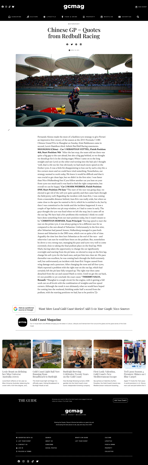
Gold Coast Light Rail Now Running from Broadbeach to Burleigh (46, 374)
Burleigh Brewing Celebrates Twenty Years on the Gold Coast (75, 374)
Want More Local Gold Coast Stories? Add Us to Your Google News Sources (84, 309)
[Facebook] (2, 6)
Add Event (142, 7)
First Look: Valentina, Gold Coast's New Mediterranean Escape (105, 374)
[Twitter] (37, 461)
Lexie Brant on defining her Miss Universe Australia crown (14, 374)
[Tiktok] (9, 6)
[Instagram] (6, 6)
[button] (67, 44)
